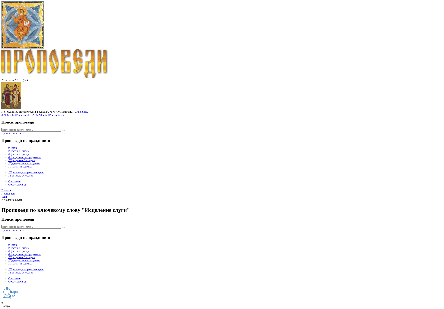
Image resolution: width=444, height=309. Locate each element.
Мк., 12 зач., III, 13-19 (51, 114)
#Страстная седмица (20, 166)
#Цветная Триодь (18, 154)
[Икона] (11, 108)
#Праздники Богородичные (24, 157)
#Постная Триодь (18, 150)
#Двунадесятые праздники (24, 163)
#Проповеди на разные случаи (26, 172)
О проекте (14, 181)
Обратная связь (17, 184)
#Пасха (12, 147)
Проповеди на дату (12, 133)
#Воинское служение (20, 175)
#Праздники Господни (21, 160)
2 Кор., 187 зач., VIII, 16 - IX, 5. (19, 114)
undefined (82, 111)
